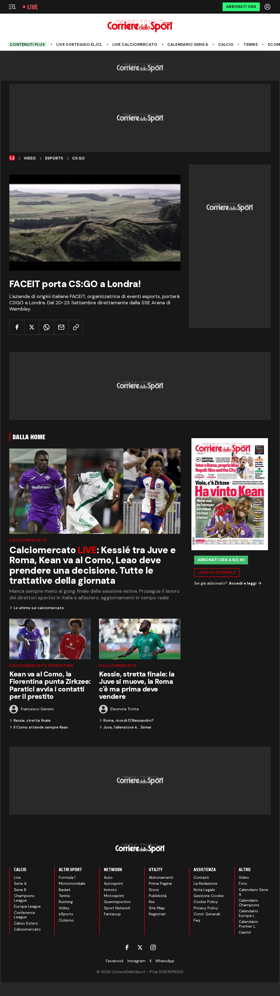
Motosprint (114, 895)
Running (66, 901)
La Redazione (205, 883)
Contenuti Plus (27, 44)
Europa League (27, 906)
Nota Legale (204, 889)
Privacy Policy (206, 907)
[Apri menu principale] (12, 7)
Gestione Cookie (209, 895)
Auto (108, 877)
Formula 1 (67, 877)
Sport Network (117, 907)
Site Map (157, 907)
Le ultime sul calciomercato (39, 607)
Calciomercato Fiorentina (41, 665)
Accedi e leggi (242, 583)
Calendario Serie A (187, 44)
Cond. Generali (207, 913)
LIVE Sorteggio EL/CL (79, 44)
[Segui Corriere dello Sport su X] (140, 947)
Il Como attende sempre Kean (41, 727)
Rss (152, 901)
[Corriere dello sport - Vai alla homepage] (139, 26)
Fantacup (112, 913)
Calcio (226, 44)
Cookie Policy (206, 901)
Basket (65, 889)
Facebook (115, 960)
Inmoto (110, 889)
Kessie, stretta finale (32, 720)
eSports (66, 913)
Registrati (157, 913)
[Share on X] (31, 327)
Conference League (24, 915)
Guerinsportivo (117, 901)
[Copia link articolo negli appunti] (76, 327)
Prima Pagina (160, 883)
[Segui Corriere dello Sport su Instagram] (153, 947)
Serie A (20, 883)
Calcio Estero (26, 923)
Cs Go (78, 158)
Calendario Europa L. (248, 913)
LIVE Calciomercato (135, 44)
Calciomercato (28, 540)
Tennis (250, 44)
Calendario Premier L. (248, 924)
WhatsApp (164, 960)
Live (32, 7)
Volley (64, 907)
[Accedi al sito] (268, 7)
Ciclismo (66, 920)
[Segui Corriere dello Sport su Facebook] (127, 947)
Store (154, 889)
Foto (243, 883)
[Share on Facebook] (17, 327)
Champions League (24, 898)
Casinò (245, 932)
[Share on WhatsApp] (46, 327)
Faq (197, 920)
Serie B (20, 889)
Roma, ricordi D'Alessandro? (128, 720)
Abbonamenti (161, 877)
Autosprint (113, 883)
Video (30, 158)
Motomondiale (72, 883)
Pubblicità (158, 895)
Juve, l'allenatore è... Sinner (127, 727)
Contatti (201, 877)
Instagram (136, 960)
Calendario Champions (249, 902)
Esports (54, 158)
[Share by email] (61, 327)
